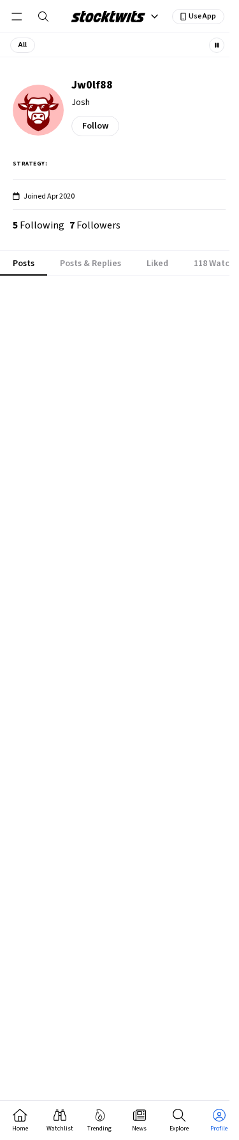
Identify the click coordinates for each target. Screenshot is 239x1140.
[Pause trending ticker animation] (216, 45)
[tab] (23, 263)
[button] (22, 45)
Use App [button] (202, 16)
